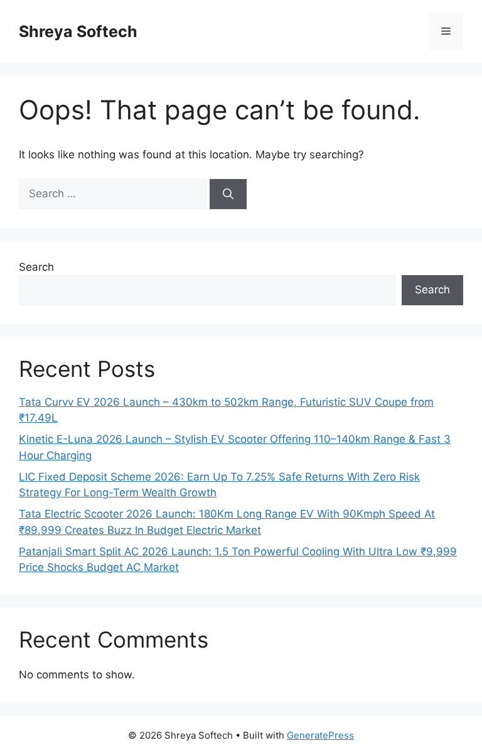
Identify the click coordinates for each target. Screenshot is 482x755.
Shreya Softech (78, 31)
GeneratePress (320, 735)
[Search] (228, 194)
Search (36, 267)
